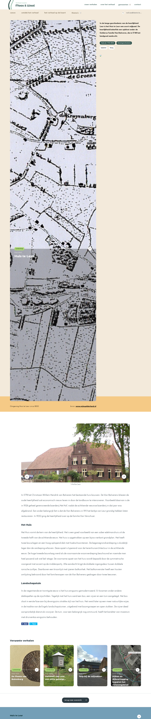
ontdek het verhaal (29, 13)
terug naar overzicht (73, 700)
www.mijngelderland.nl (86, 406)
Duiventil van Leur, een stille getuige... (55, 677)
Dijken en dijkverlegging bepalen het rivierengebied (120, 680)
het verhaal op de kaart (55, 13)
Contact (137, 5)
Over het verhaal (108, 5)
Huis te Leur (24, 256)
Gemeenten (123, 5)
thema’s (75, 13)
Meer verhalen (90, 5)
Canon (12, 13)
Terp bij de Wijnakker (90, 676)
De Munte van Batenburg (19, 677)
